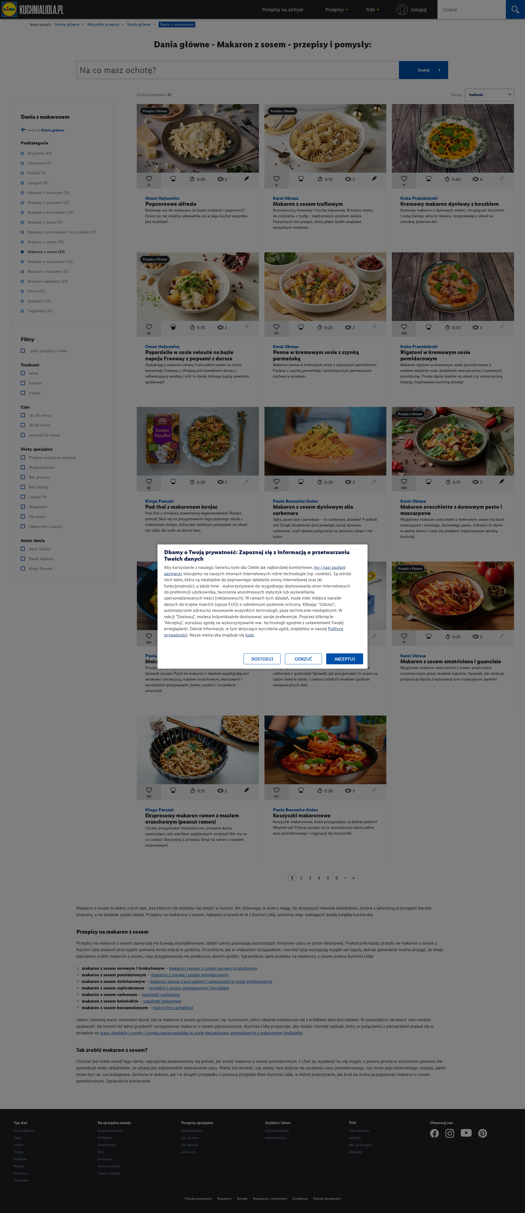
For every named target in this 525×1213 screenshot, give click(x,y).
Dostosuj (262, 658)
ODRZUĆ (303, 658)
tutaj (249, 634)
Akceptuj (345, 658)
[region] (263, 606)
